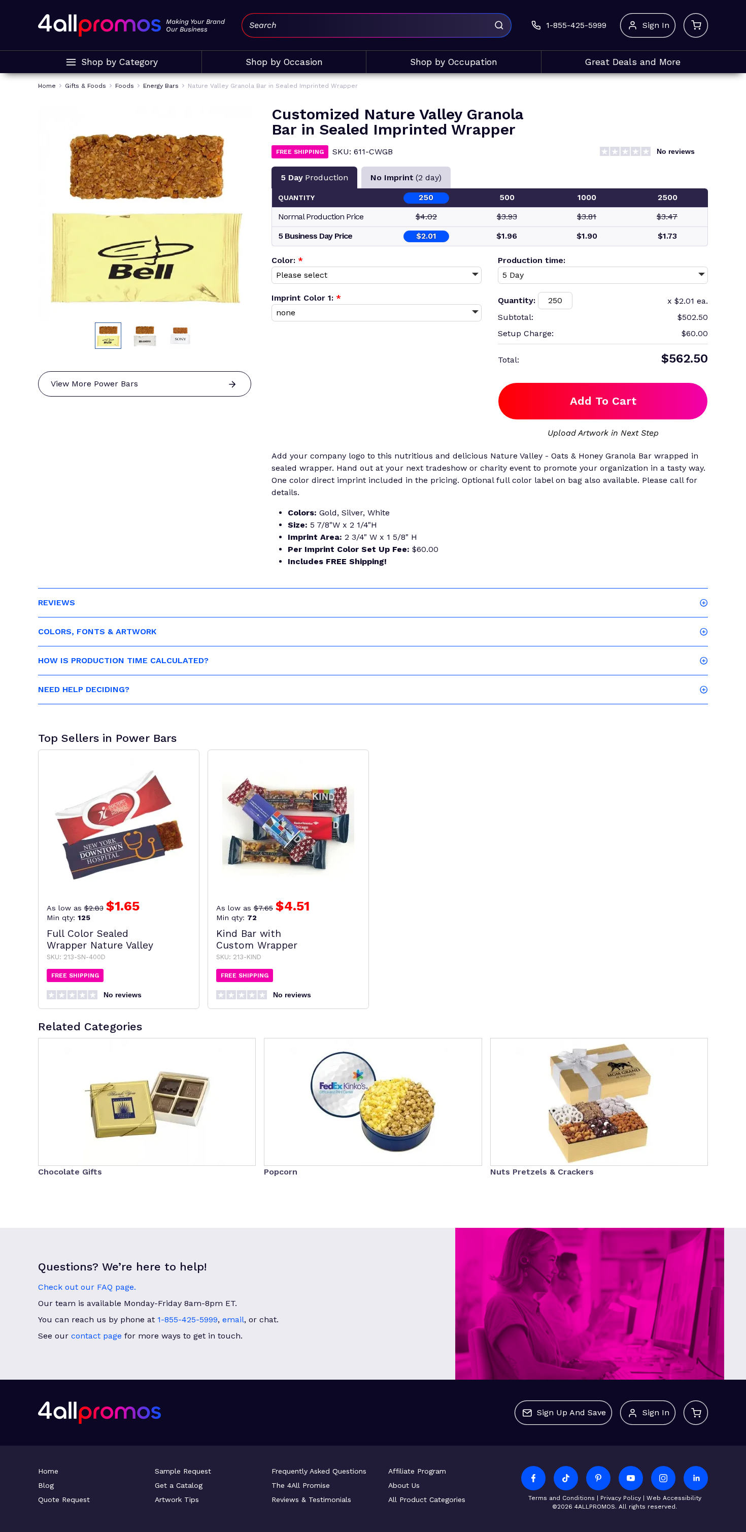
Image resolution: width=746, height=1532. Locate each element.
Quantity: (516, 300)
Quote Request (64, 1499)
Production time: (531, 260)
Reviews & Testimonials (311, 1499)
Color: (287, 260)
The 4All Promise (301, 1485)
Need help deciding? (83, 689)
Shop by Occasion (284, 62)
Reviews (56, 602)
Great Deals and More (633, 62)
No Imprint (406, 177)
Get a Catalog (178, 1485)
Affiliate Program (417, 1471)
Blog (46, 1485)
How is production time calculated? (123, 660)
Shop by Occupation (453, 62)
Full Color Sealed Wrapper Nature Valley (100, 939)
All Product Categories (426, 1499)
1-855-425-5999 (187, 1319)
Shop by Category (119, 62)
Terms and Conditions (561, 1498)
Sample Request (183, 1471)
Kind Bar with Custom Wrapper (256, 939)
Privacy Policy (620, 1498)
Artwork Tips (177, 1499)
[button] (108, 335)
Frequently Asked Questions (319, 1471)
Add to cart (603, 401)
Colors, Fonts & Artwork (97, 631)
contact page (96, 1336)
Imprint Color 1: (306, 298)
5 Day (314, 177)
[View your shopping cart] (696, 25)
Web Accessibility (674, 1498)
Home (48, 1471)
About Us (404, 1485)
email (233, 1319)
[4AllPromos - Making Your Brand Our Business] (99, 25)
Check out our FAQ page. (87, 1287)
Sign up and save (571, 1412)
